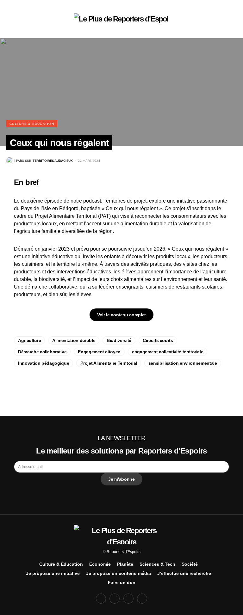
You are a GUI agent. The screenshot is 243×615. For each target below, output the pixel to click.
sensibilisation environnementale (182, 363)
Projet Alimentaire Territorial (108, 363)
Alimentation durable (73, 340)
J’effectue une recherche (184, 573)
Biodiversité (119, 340)
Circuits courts (158, 340)
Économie (100, 564)
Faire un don (121, 582)
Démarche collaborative (42, 351)
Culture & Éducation (31, 123)
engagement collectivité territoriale (167, 351)
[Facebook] (101, 598)
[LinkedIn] (142, 598)
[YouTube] (128, 598)
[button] (16, 19)
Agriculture (29, 340)
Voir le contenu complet (121, 314)
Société (190, 564)
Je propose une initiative (53, 573)
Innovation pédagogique (43, 363)
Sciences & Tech (157, 564)
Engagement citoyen (99, 351)
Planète (125, 564)
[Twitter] (114, 598)
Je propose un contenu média (118, 573)
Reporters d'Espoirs (123, 552)
